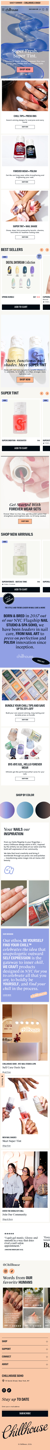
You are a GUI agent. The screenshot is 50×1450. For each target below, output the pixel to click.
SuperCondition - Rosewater (14, 441)
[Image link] (25, 95)
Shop (6, 1325)
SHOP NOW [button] (25, 69)
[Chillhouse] (12, 9)
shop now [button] (25, 127)
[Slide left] (41, 250)
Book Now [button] (6, 1072)
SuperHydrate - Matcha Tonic (14, 582)
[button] (3, 9)
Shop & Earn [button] (7, 1219)
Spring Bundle (8, 297)
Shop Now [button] (6, 1146)
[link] (25, 106)
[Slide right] (47, 250)
